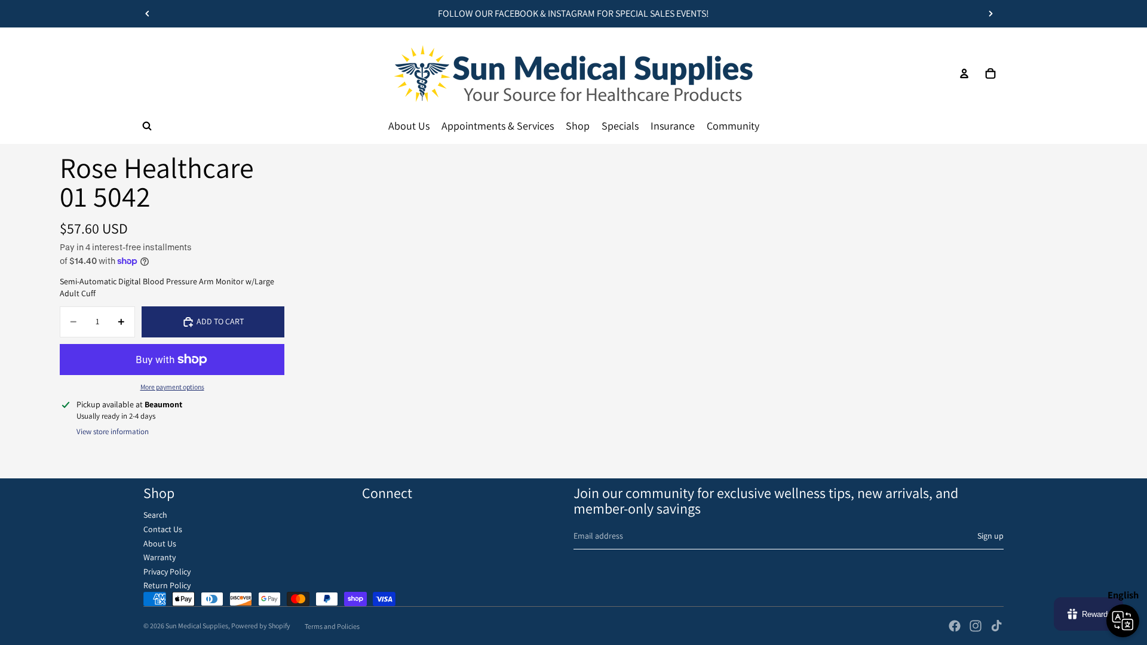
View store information (112, 431)
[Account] (964, 73)
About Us (159, 543)
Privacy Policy (167, 571)
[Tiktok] (996, 626)
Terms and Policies (332, 626)
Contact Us (162, 529)
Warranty (159, 557)
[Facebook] (954, 626)
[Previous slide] (147, 14)
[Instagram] (975, 626)
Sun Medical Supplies (196, 625)
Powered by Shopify (260, 625)
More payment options (172, 386)
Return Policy (167, 585)
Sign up (990, 535)
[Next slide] (990, 14)
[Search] (147, 126)
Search (155, 514)
